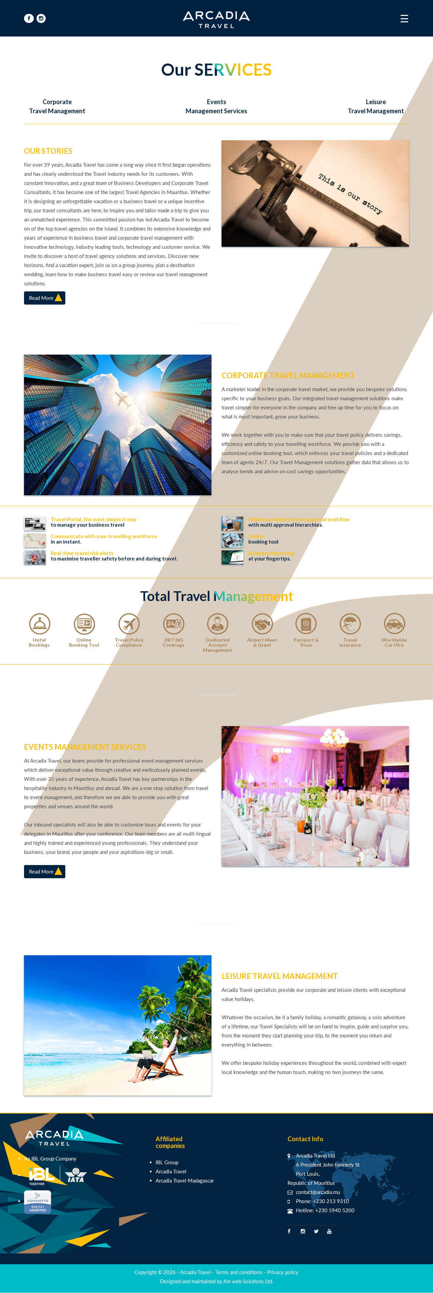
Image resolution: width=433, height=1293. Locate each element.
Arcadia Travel (171, 1171)
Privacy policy (282, 1272)
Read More (41, 298)
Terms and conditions (239, 1272)
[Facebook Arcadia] (29, 18)
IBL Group (167, 1162)
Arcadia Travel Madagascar (185, 1180)
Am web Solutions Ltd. (248, 1281)
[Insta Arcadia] (41, 18)
